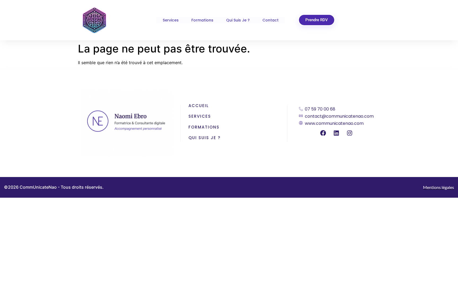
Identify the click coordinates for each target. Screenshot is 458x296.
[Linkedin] (336, 133)
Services (171, 20)
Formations (202, 20)
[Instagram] (350, 133)
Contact (270, 20)
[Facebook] (323, 133)
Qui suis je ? (238, 20)
